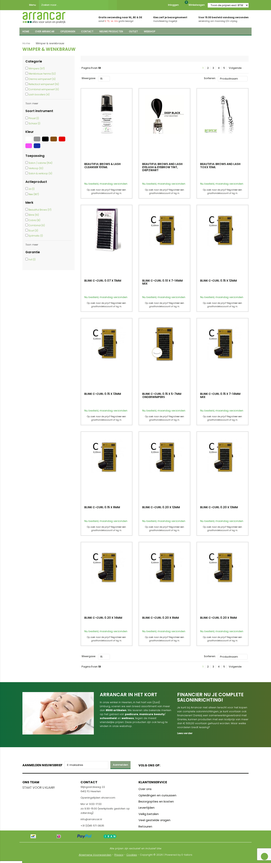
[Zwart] (46, 141)
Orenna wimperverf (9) (42, 79)
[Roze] (29, 148)
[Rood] (62, 141)
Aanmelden (120, 765)
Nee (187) (34, 194)
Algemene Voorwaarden (95, 855)
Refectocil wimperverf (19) (44, 84)
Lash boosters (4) (39, 94)
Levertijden (146, 807)
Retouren (145, 826)
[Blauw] (37, 148)
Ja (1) (32, 189)
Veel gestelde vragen (154, 820)
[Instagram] (178, 764)
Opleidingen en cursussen (157, 795)
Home (26, 43)
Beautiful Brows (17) (40, 209)
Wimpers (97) (37, 68)
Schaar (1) (34, 123)
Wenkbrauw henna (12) (42, 73)
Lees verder (185, 733)
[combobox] (73, 5)
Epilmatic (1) (36, 235)
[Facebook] (164, 764)
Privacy (118, 855)
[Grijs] (38, 141)
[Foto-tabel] (113, 78)
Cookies (131, 855)
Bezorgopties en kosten (156, 801)
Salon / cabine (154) (40, 163)
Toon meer (31, 103)
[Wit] (29, 141)
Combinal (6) (37, 225)
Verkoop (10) (36, 168)
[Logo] (44, 16)
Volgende (235, 68)
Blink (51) (34, 215)
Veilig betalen (148, 814)
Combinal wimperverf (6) (44, 89)
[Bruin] (54, 141)
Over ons (145, 789)
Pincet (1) (34, 118)
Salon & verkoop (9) (40, 173)
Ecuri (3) (33, 230)
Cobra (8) (34, 220)
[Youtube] (171, 764)
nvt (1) (32, 259)
